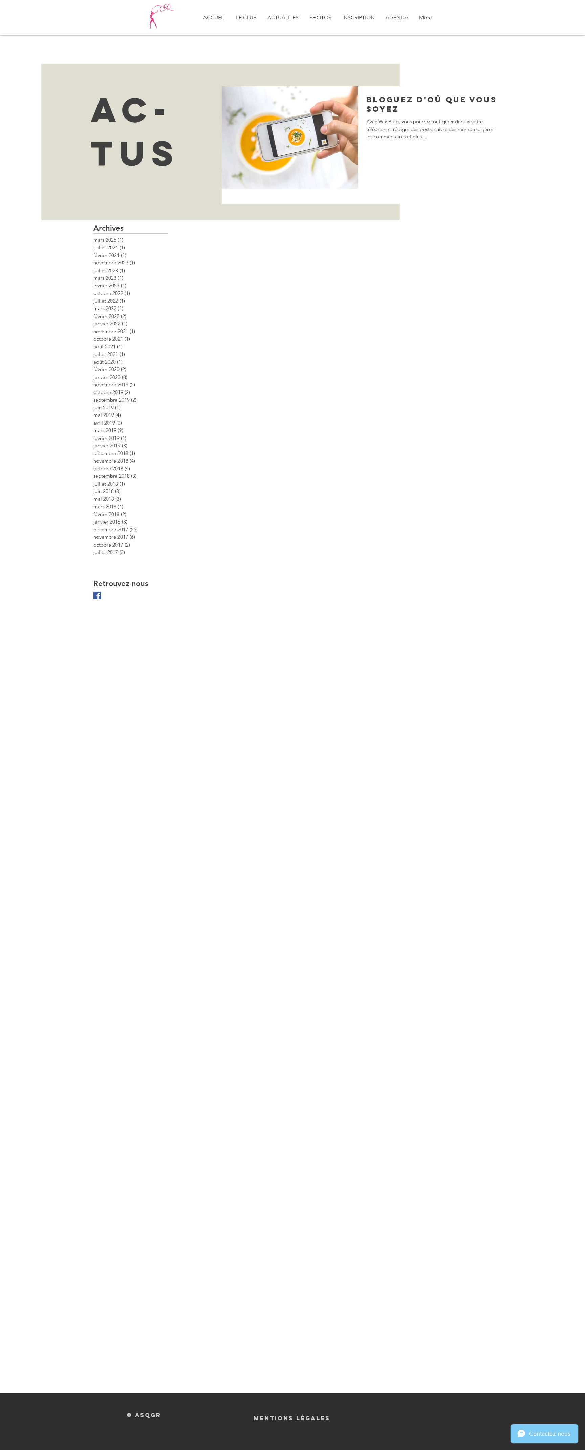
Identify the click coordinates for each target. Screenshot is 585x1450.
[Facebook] (97, 595)
